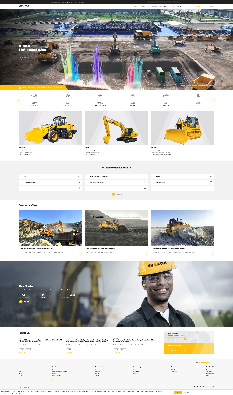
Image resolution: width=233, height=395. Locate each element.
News (172, 6)
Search (20, 387)
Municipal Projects (56, 378)
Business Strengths (210, 373)
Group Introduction (209, 369)
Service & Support (163, 6)
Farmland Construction (56, 375)
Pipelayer (97, 375)
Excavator (29, 349)
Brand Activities (174, 371)
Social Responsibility (210, 377)
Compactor (21, 375)
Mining (53, 369)
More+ (20, 380)
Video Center (208, 378)
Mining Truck (21, 378)
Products (136, 6)
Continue (176, 2)
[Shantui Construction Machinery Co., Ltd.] (24, 6)
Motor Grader (21, 377)
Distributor (135, 373)
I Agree (178, 392)
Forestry (54, 373)
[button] (183, 85)
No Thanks (186, 392)
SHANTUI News (174, 369)
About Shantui (179, 6)
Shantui (21, 349)
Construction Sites (152, 6)
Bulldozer (123, 349)
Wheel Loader (21, 371)
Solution (143, 6)
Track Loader (97, 377)
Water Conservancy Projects (58, 377)
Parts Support (136, 371)
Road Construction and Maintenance (59, 371)
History (207, 375)
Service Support (136, 369)
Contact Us (26, 387)
